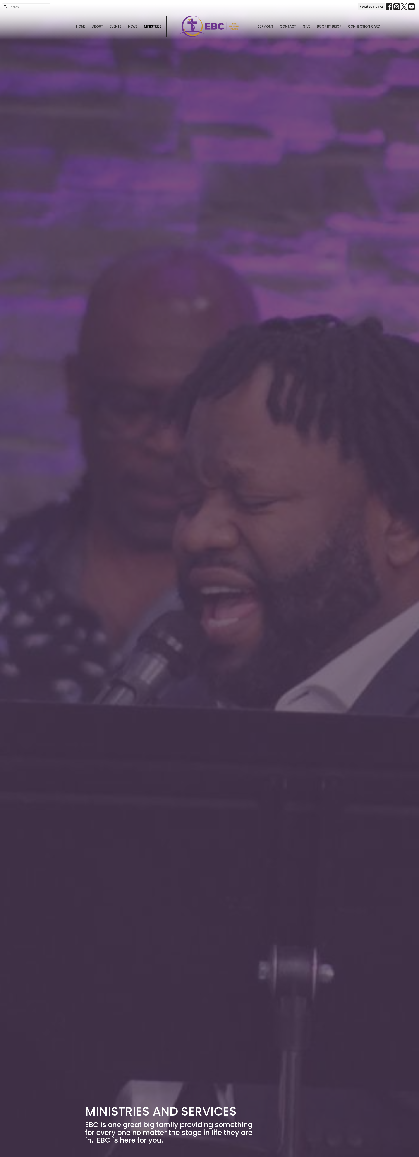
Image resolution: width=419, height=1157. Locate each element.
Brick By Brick (329, 26)
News (132, 26)
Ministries (152, 26)
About (97, 26)
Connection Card (364, 26)
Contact (288, 26)
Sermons (265, 26)
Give (306, 26)
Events (116, 26)
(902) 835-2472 (371, 7)
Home (81, 26)
